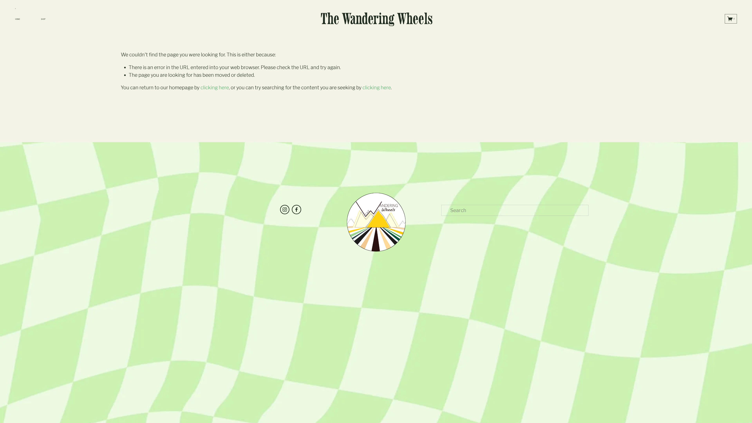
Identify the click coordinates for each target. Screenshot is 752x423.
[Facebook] (296, 209)
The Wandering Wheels (376, 18)
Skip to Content (15, 8)
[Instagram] (284, 209)
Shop (43, 19)
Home (17, 19)
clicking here (215, 87)
